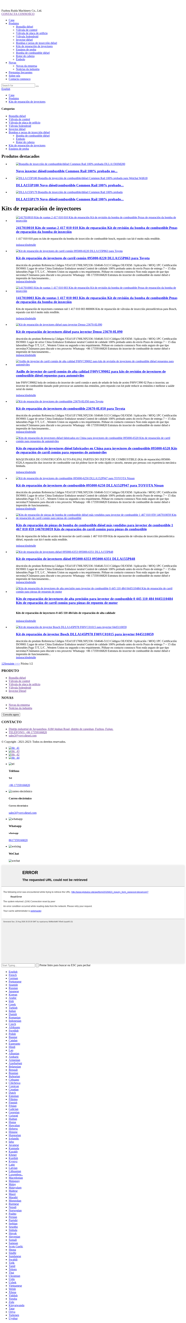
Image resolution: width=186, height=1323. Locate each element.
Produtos (14, 23)
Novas (12, 62)
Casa (11, 20)
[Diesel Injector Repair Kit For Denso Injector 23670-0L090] (59, 324)
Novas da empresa (26, 65)
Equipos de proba (26, 49)
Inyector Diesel (17, 690)
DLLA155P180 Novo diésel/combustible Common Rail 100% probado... (70, 185)
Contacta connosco (20, 78)
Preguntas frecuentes (20, 72)
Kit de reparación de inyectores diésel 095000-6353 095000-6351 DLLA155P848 (75, 559)
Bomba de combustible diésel (33, 52)
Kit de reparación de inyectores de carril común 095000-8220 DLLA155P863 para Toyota (83, 258)
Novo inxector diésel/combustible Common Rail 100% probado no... (67, 171)
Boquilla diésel (24, 26)
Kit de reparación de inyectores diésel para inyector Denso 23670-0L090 (69, 332)
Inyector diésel (24, 39)
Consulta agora (11, 714)
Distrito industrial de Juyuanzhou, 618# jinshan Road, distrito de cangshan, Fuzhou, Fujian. (61, 729)
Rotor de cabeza (25, 56)
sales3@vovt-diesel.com (23, 735)
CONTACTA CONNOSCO (18, 13)
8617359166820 (18, 840)
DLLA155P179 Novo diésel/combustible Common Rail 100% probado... (70, 199)
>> (18, 663)
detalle (32, 244)
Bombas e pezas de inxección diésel (36, 43)
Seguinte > (10, 663)
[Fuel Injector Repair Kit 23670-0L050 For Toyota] (59, 401)
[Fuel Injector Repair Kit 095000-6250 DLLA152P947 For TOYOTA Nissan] (75, 478)
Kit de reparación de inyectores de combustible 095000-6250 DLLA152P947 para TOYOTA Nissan (90, 485)
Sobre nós (14, 75)
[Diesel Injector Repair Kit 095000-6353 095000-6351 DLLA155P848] (64, 551)
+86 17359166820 (19, 785)
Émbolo (20, 59)
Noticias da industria (27, 69)
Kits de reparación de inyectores (34, 46)
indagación (22, 244)
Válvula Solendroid (27, 36)
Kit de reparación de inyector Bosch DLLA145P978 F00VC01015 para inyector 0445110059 (85, 634)
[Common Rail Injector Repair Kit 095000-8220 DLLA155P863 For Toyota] (69, 251)
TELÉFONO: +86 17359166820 (28, 732)
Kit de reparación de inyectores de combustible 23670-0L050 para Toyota (70, 408)
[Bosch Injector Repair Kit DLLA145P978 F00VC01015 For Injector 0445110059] (71, 627)
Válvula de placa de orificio (32, 33)
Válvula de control (26, 29)
